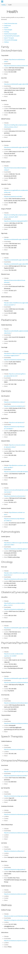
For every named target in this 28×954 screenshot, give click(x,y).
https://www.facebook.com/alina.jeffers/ (14, 609)
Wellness (6, 42)
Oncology (6, 31)
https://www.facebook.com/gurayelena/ (14, 869)
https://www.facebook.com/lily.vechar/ (14, 851)
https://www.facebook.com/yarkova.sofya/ (15, 940)
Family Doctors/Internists (10, 23)
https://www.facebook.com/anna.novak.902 (15, 775)
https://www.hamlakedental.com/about (14, 402)
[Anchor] (19, 11)
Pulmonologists (8, 29)
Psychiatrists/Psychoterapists (11, 36)
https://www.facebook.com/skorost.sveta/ (15, 894)
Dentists (6, 27)
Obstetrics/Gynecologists (10, 34)
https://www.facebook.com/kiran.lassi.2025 (15, 579)
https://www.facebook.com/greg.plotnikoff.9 (15, 221)
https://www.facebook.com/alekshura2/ (14, 406)
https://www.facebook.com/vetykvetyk (14, 749)
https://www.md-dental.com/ (16, 422)
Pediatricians (7, 25)
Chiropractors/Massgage (10, 40)
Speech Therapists (9, 38)
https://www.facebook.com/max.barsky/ (14, 496)
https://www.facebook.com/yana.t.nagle (14, 359)
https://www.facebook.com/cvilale (13, 196)
